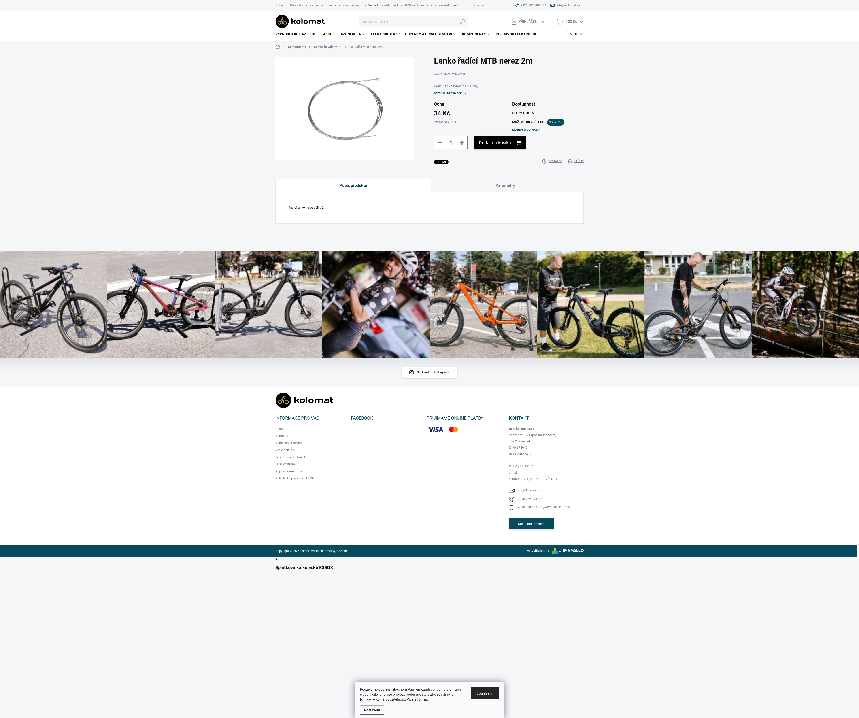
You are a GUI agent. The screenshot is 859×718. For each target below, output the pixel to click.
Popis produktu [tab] (353, 185)
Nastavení (372, 710)
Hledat (462, 21)
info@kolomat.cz (530, 490)
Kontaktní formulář (531, 524)
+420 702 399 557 (530, 499)
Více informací (418, 699)
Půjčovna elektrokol (444, 5)
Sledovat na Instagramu (433, 372)
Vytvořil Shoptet (538, 550)
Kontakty (296, 5)
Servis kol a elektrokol (383, 5)
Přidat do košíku (495, 142)
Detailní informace (448, 93)
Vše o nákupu (352, 5)
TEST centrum (414, 5)
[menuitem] (297, 34)
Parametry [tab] (505, 185)
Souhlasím (484, 693)
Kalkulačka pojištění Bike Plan (295, 478)
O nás (279, 5)
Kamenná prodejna (323, 5)
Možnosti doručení (526, 129)
